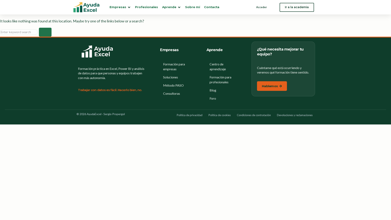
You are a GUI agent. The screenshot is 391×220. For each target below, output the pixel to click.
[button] (120, 7)
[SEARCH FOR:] (19, 32)
